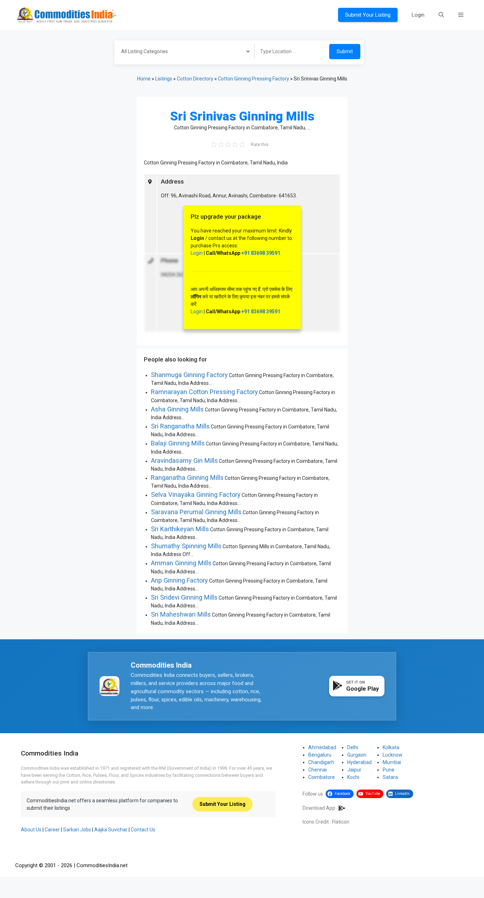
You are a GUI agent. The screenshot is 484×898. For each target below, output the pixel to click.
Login (418, 15)
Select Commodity (182, 52)
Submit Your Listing (367, 15)
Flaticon (340, 822)
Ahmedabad (322, 747)
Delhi (352, 747)
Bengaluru (319, 755)
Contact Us (143, 829)
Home (144, 79)
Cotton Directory (195, 79)
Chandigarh (321, 762)
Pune (388, 770)
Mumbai (392, 762)
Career (52, 829)
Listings (163, 79)
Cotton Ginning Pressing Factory (253, 79)
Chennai (317, 770)
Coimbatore (321, 777)
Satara (390, 777)
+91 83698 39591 (260, 253)
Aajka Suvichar (111, 829)
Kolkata (391, 747)
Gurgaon (356, 755)
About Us (31, 829)
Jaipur (354, 770)
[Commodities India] (66, 14)
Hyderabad (359, 762)
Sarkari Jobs (77, 829)
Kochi (353, 777)
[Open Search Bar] (441, 15)
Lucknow (393, 755)
